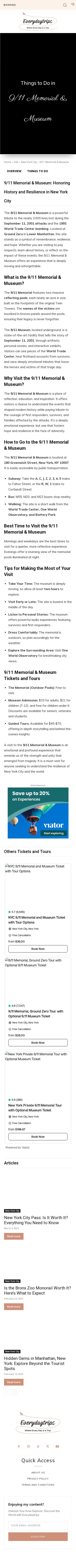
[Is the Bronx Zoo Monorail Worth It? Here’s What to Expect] (38, 1264)
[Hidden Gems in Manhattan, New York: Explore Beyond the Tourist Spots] (38, 1334)
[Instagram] (28, 1447)
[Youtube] (57, 1447)
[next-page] (13, 1392)
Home (7, 162)
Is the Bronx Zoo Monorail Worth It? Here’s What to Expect (37, 1291)
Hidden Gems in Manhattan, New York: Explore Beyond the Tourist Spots (35, 1363)
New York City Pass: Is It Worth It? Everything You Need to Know (36, 1220)
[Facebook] (19, 1447)
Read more (13, 1236)
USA (16, 162)
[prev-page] (6, 1392)
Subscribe (38, 1536)
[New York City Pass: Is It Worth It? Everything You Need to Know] (38, 1193)
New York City (29, 162)
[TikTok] (38, 1447)
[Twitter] (47, 1447)
